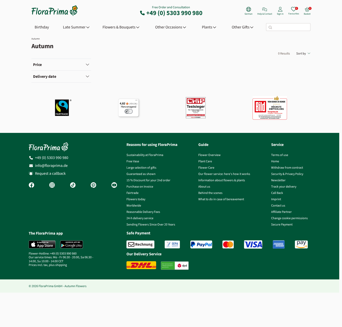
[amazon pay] (301, 244)
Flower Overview (209, 155)
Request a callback (50, 173)
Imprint (276, 199)
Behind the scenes (210, 193)
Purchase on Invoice (139, 186)
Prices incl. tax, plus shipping (48, 265)
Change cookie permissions (289, 218)
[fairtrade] (63, 108)
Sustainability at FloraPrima (144, 155)
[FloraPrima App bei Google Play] (71, 244)
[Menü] (136, 101)
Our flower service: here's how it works (224, 174)
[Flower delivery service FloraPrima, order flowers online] (54, 15)
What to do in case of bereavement (221, 199)
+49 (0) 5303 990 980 (174, 13)
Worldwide (133, 205)
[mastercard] (228, 244)
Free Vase (132, 161)
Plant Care (205, 161)
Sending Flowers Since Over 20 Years (150, 224)
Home (275, 161)
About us (204, 186)
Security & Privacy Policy (287, 174)
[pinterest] (93, 185)
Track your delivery (283, 186)
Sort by (301, 53)
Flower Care (206, 167)
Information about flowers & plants (221, 180)
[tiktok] (73, 185)
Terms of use (279, 155)
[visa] (253, 244)
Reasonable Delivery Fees (143, 212)
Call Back (277, 193)
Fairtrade (132, 193)
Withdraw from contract (287, 167)
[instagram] (52, 185)
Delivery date (44, 76)
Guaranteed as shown (141, 174)
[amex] (279, 244)
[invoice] (140, 244)
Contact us (278, 205)
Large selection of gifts (141, 167)
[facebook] (31, 185)
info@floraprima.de (51, 165)
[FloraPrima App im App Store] (42, 244)
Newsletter (278, 180)
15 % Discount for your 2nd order (148, 180)
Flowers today (135, 199)
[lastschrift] (172, 244)
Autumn (35, 38)
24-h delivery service (139, 218)
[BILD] (270, 107)
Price (37, 64)
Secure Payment (282, 224)
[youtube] (114, 185)
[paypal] (201, 244)
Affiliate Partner (281, 212)
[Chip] (196, 107)
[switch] (129, 111)
